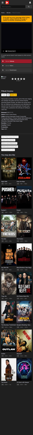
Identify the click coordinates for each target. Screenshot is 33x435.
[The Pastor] (8, 369)
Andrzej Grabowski (10, 116)
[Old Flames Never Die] (24, 283)
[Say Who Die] (8, 254)
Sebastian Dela (11, 121)
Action (7, 114)
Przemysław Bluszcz (7, 118)
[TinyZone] (8, 2)
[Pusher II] (8, 197)
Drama (14, 114)
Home (2, 12)
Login (30, 2)
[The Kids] (8, 226)
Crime (10, 114)
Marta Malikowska (27, 118)
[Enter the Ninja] (24, 168)
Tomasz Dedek (17, 118)
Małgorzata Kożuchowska (17, 119)
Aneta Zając (19, 121)
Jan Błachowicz (5, 119)
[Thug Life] (8, 283)
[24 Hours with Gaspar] (24, 369)
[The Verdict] (24, 226)
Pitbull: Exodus (7, 91)
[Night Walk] (8, 168)
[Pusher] (24, 197)
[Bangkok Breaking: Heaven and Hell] (24, 312)
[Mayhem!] (24, 341)
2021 (5, 129)
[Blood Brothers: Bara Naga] (24, 254)
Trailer (3, 95)
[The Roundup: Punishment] (8, 312)
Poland (8, 125)
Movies (8, 12)
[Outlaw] (8, 341)
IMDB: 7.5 (13, 95)
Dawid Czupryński (21, 116)
